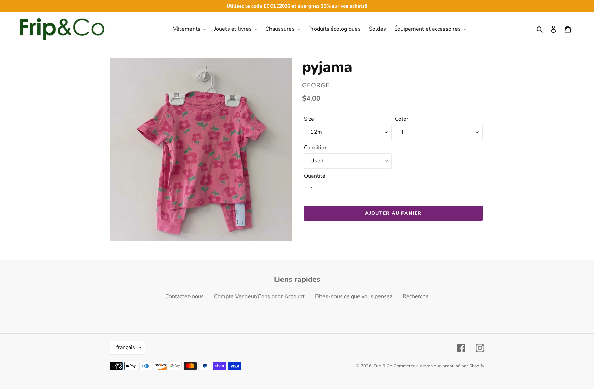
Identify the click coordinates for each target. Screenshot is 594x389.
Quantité (315, 176)
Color (401, 119)
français (125, 347)
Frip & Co (383, 366)
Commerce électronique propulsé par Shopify (439, 366)
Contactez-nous (184, 296)
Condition (316, 147)
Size (309, 119)
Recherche (416, 296)
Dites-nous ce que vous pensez (353, 296)
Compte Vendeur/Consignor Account (259, 296)
